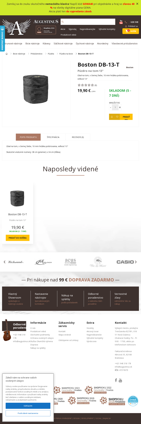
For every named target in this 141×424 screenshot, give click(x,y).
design (76, 418)
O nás (33, 328)
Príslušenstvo (36, 54)
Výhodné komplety (107, 29)
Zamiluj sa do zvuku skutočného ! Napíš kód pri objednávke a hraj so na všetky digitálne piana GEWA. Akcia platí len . (70, 7)
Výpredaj (72, 29)
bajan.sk (107, 418)
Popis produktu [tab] (28, 137)
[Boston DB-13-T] (36, 88)
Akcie (63, 29)
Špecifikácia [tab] (53, 137)
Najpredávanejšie (87, 29)
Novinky (90, 328)
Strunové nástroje (12, 43)
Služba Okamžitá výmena (41, 341)
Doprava (34, 344)
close (137, 3)
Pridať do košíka (126, 117)
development (87, 418)
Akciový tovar (93, 331)
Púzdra (51, 54)
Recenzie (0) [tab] (78, 137)
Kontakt (62, 331)
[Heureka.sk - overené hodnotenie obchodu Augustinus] (133, 400)
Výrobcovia (91, 341)
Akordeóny (102, 43)
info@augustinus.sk (21, 341)
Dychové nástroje (85, 43)
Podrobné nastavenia (28, 413)
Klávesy (46, 43)
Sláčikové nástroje (63, 43)
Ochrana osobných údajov (42, 338)
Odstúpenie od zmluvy (68, 340)
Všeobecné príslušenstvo (125, 43)
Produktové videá (68, 34)
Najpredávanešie (94, 334)
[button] (5, 262)
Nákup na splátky (38, 348)
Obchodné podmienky (40, 334)
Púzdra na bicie (66, 54)
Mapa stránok (65, 334)
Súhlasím (28, 406)
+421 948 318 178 (123, 363)
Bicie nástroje (32, 43)
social (98, 418)
